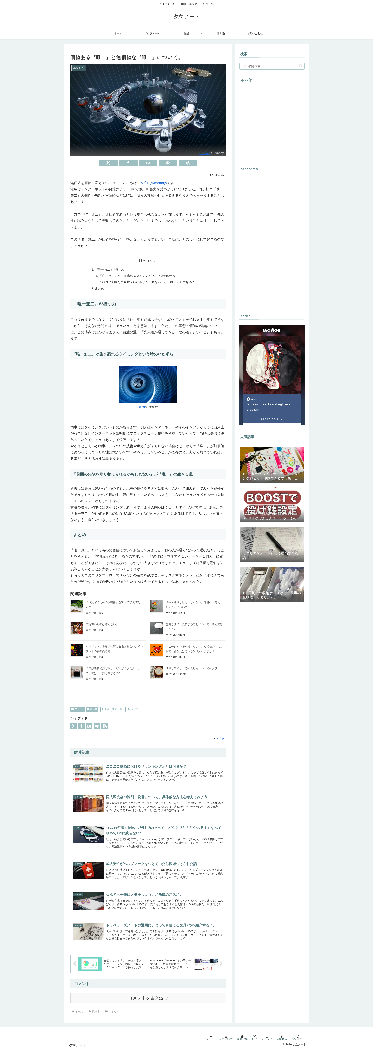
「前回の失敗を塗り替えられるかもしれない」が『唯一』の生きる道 (147, 282)
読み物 (93, 709)
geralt (142, 406)
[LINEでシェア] (168, 163)
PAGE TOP (361, 1015)
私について (226, 1039)
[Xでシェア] (108, 163)
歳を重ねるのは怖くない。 (102, 624)
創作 (254, 1039)
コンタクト (298, 1039)
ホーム (211, 1039)
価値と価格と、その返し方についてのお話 (191, 668)
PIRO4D (204, 153)
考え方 (134, 709)
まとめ (99, 288)
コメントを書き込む (148, 997)
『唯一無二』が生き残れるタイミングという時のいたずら (139, 275)
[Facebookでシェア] (128, 163)
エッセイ (79, 709)
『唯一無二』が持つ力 (110, 269)
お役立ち (281, 1039)
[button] (188, 163)
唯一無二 (120, 709)
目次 (142, 260)
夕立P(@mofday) (153, 183)
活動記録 (242, 1039)
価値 (106, 709)
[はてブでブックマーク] (148, 163)
